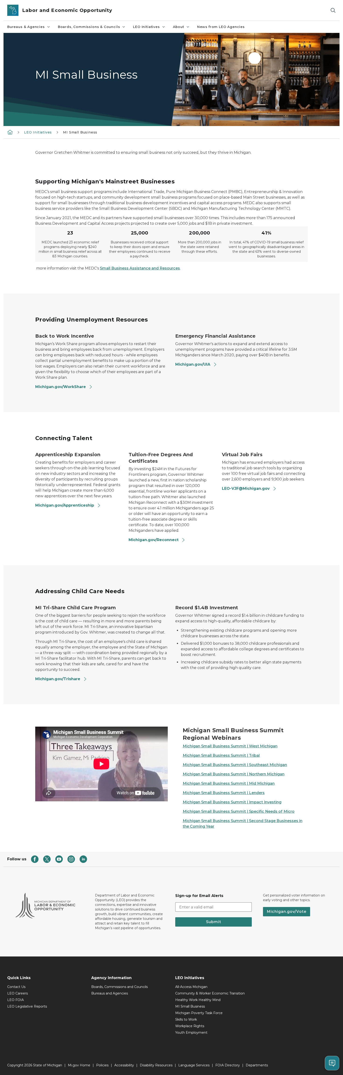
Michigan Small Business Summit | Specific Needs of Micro (238, 811)
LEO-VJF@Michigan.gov (246, 488)
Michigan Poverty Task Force (199, 1013)
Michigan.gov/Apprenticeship (65, 505)
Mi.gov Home (79, 1065)
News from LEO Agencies (221, 27)
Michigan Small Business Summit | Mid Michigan (229, 783)
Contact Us (16, 987)
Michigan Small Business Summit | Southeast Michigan (235, 765)
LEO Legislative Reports (27, 1006)
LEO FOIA (15, 1000)
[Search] (333, 10)
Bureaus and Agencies (109, 993)
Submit (213, 922)
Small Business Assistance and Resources (140, 268)
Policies (102, 1065)
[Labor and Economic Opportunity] (10, 132)
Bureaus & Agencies (26, 27)
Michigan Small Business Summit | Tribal (221, 755)
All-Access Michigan (191, 987)
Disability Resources (156, 1065)
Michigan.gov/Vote (286, 911)
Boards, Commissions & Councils (89, 27)
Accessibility (124, 1065)
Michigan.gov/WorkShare (61, 387)
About (178, 27)
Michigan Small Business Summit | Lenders (224, 793)
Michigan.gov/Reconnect (154, 540)
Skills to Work (186, 1019)
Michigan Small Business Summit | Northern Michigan (233, 774)
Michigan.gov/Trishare (58, 679)
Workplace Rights (189, 1026)
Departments (257, 1065)
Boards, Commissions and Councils (119, 987)
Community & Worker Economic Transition (210, 993)
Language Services (194, 1065)
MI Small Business (190, 1006)
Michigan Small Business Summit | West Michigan (230, 746)
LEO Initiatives (146, 27)
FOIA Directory (227, 1065)
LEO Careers (17, 993)
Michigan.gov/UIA (193, 364)
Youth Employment (191, 1032)
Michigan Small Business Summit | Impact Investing (232, 802)
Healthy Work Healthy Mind (197, 1000)
